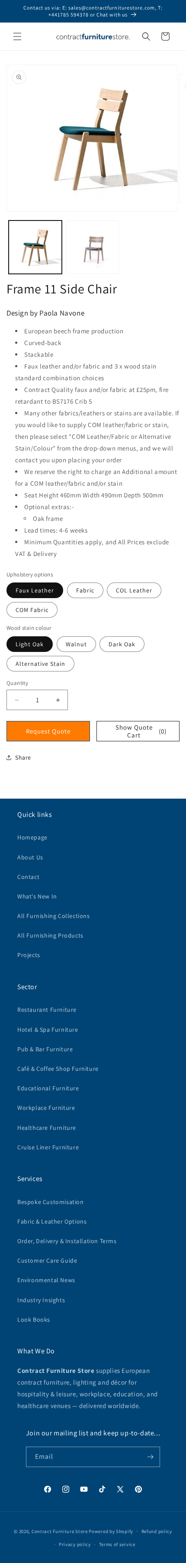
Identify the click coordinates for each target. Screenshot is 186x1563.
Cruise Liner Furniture (48, 1147)
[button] (17, 36)
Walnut (76, 644)
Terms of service (117, 1544)
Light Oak (30, 644)
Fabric (85, 590)
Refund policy (156, 1531)
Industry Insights (41, 1300)
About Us (30, 857)
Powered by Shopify (111, 1531)
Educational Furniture (48, 1088)
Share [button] (23, 757)
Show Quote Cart (141, 731)
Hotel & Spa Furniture (47, 1029)
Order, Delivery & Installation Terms (67, 1241)
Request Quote (48, 731)
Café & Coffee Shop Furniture (58, 1069)
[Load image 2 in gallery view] (92, 247)
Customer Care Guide (47, 1260)
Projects (28, 955)
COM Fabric (32, 610)
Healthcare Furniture (46, 1128)
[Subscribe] (150, 1457)
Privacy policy (75, 1544)
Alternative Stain (40, 664)
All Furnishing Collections (53, 916)
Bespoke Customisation (50, 1202)
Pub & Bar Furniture (45, 1049)
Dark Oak (122, 644)
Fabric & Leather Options (52, 1221)
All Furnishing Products (50, 935)
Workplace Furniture (46, 1108)
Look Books (33, 1319)
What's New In (37, 896)
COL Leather (134, 590)
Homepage (32, 837)
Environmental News (46, 1280)
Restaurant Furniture (47, 1009)
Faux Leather (35, 590)
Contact (28, 877)
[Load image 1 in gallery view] (35, 247)
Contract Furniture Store (60, 1531)
